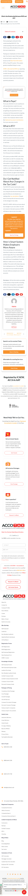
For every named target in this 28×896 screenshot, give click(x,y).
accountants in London (18, 386)
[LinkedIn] (15, 874)
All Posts (14, 327)
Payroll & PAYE (16, 23)
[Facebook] (7, 874)
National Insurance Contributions (14, 120)
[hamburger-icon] (3, 8)
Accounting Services (7, 23)
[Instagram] (10, 874)
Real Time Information (16, 60)
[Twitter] (13, 874)
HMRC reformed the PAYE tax (11, 69)
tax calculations (14, 196)
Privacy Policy (5, 560)
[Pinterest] (20, 874)
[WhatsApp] (18, 874)
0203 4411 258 (20, 570)
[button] (26, 1)
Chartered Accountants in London (13, 878)
